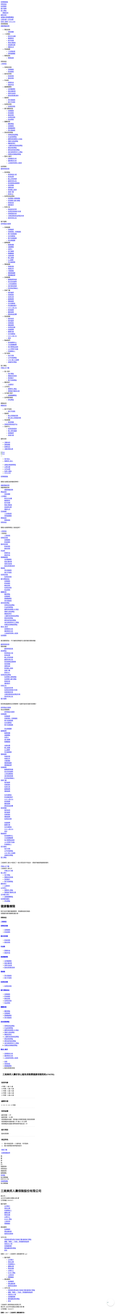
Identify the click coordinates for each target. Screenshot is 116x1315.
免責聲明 (7, 1229)
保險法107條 (8, 1244)
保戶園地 (4, 846)
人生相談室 (11, 51)
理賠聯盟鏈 (11, 273)
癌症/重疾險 (12, 91)
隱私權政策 (8, 1231)
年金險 (3, 550)
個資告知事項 (8, 1233)
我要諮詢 (4, 1166)
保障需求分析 (12, 158)
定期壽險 (11, 69)
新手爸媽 (11, 40)
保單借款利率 (12, 213)
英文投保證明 (12, 281)
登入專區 (4, 10)
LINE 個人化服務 (13, 360)
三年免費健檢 (12, 284)
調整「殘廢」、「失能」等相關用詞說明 (16, 1241)
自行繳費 (11, 251)
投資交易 (11, 297)
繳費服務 (11, 299)
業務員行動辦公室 (14, 391)
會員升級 (11, 435)
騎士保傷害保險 (13, 415)
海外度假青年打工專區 (15, 152)
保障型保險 (4, 537)
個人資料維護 (12, 431)
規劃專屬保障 (5, 26)
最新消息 (4, 15)
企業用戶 (11, 384)
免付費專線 (4, 1177)
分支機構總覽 (12, 344)
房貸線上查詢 (12, 189)
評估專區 (11, 399)
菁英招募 (7, 1215)
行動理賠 (11, 271)
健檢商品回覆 (12, 314)
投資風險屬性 (5, 899)
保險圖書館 (11, 53)
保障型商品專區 (13, 134)
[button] (4, 476)
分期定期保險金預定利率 (16, 216)
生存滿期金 (11, 236)
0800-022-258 (7, 1185)
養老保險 (11, 78)
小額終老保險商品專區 (15, 145)
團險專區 (11, 124)
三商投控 (7, 1221)
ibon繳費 (10, 260)
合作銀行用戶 (5, 894)
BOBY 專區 (8, 1219)
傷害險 (3, 568)
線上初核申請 (12, 179)
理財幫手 (11, 205)
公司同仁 (4, 888)
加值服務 (11, 329)
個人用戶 (4, 873)
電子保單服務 (12, 238)
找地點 (3, 1175)
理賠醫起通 (11, 275)
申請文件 (11, 268)
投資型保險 (11, 106)
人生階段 (4, 496)
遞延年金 (11, 84)
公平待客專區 (12, 357)
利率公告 (4, 685)
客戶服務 (4, 8)
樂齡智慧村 (11, 143)
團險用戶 (4, 883)
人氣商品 (4, 63)
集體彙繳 (11, 253)
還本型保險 (4, 544)
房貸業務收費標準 (14, 183)
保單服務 (4, 714)
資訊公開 (7, 1208)
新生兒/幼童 (12, 36)
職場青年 (11, 38)
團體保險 (4, 592)
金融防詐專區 (12, 362)
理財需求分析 (12, 161)
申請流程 (11, 266)
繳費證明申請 (12, 279)
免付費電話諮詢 (13, 347)
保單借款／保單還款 (14, 231)
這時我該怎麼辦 (6, 224)
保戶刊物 (11, 355)
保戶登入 (7, 459)
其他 (9, 338)
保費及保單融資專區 (14, 154)
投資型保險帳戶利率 (14, 211)
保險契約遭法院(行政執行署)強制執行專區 (17, 1239)
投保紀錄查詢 (12, 428)
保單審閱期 (8, 1246)
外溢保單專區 (12, 137)
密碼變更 (11, 433)
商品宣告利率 (12, 209)
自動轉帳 (11, 247)
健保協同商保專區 (14, 150)
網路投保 (5, 13)
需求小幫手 (4, 627)
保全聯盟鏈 (11, 240)
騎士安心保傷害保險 (14, 418)
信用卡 (10, 249)
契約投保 (11, 318)
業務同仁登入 (8, 461)
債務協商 (11, 187)
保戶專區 (11, 373)
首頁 (5, 1061)
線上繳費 (11, 258)
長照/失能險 (12, 93)
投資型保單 (11, 327)
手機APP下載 (5, 368)
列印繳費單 (11, 262)
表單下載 (11, 192)
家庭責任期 (11, 45)
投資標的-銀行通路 (14, 200)
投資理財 (4, 6)
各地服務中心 (12, 342)
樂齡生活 (11, 47)
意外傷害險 (11, 100)
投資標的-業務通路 (14, 198)
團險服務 (11, 312)
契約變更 (11, 292)
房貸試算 (11, 176)
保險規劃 (11, 32)
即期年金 (11, 82)
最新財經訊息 (5, 168)
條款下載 (4, 1150)
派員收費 (11, 255)
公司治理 (10, 19)
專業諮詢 (11, 58)
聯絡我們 (4, 833)
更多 (5, 1250)
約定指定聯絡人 (13, 288)
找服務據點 (4, 1181)
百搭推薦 (4, 511)
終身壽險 (11, 71)
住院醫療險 (11, 89)
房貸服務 (11, 310)
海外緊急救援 (12, 286)
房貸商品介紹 (12, 174)
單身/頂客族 (12, 42)
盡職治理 (7, 1212)
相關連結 (7, 1223)
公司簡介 (7, 1206)
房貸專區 (4, 651)
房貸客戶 (11, 378)
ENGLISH (12, 21)
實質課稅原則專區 (10, 1248)
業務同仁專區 (12, 389)
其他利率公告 (12, 218)
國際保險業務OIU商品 (15, 139)
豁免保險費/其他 (13, 95)
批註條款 (11, 119)
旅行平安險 (11, 102)
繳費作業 (11, 331)
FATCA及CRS (12, 308)
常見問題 (11, 185)
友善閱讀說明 (5, 1153)
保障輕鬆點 (4, 2)
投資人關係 (4, 21)
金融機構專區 (12, 395)
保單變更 (11, 229)
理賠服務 (11, 301)
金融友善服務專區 (7, 17)
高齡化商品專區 (13, 141)
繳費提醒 (11, 245)
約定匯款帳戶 (12, 305)
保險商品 (4, 4)
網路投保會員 (12, 376)
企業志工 (7, 1217)
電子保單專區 (12, 380)
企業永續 (4, 19)
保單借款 (11, 294)
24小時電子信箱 (13, 349)
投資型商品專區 (6, 675)
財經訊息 (11, 203)
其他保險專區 (5, 603)
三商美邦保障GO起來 (15, 163)
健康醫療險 (11, 128)
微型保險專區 (12, 147)
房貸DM (10, 194)
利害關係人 (11, 351)
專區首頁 (4, 492)
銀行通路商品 (5, 579)
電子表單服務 (12, 234)
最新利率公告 (12, 181)
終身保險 (11, 76)
